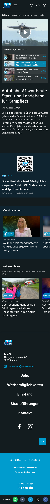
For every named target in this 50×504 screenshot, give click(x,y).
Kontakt (25, 413)
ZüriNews (5, 15)
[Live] (31, 5)
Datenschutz (19, 468)
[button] (22, 499)
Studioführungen (25, 403)
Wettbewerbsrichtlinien (25, 472)
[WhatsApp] (15, 499)
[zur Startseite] (7, 5)
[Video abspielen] (25, 32)
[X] (37, 499)
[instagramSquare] (30, 426)
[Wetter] (38, 5)
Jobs (25, 375)
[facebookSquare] (19, 426)
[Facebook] (45, 499)
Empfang (25, 394)
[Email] (30, 499)
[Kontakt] (44, 5)
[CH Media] (25, 487)
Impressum (32, 468)
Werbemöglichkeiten (25, 385)
